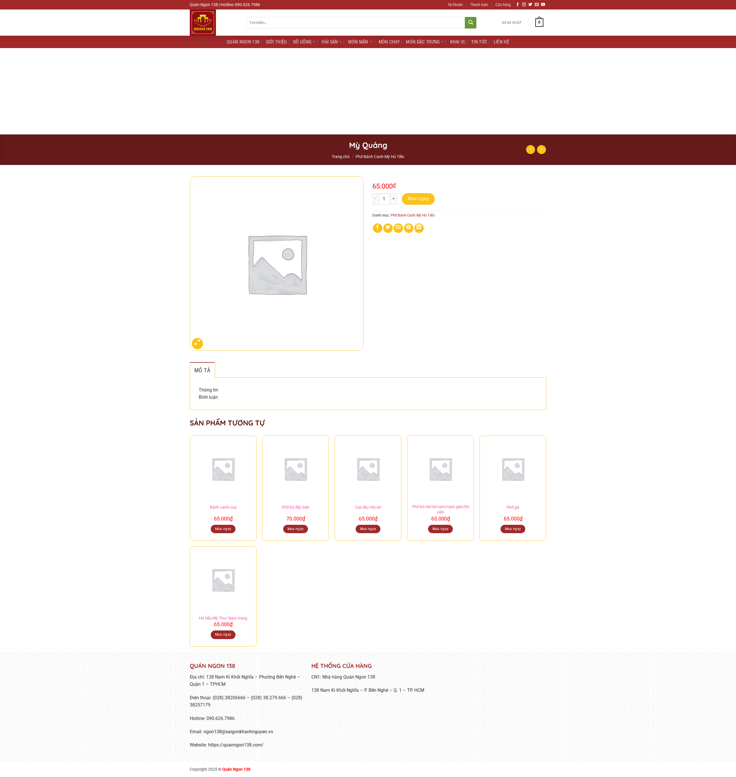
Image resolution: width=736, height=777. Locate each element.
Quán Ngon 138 (243, 42)
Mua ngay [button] (223, 529)
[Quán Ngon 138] (213, 23)
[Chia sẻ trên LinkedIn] (419, 228)
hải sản (330, 42)
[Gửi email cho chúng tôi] (537, 5)
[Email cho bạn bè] (398, 228)
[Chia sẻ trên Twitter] (388, 228)
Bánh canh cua (223, 507)
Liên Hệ (501, 42)
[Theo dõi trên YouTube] (543, 5)
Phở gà (513, 507)
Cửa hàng (503, 4)
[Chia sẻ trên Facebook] (377, 228)
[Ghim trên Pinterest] (408, 228)
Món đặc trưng (423, 42)
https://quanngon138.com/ (236, 745)
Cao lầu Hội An (368, 507)
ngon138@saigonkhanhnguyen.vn (238, 731)
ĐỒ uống (302, 42)
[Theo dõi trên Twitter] (530, 5)
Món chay (389, 42)
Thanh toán (479, 4)
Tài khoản (455, 4)
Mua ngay (418, 198)
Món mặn (358, 42)
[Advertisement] (367, 91)
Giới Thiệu (276, 42)
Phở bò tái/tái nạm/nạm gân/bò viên (440, 509)
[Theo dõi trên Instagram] (524, 5)
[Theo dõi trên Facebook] (518, 5)
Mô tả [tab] (202, 370)
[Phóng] (197, 343)
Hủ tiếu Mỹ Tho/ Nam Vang (223, 618)
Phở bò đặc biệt (295, 507)
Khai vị (457, 42)
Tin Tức (479, 42)
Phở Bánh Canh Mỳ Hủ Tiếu (380, 156)
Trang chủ (341, 156)
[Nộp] (470, 23)
